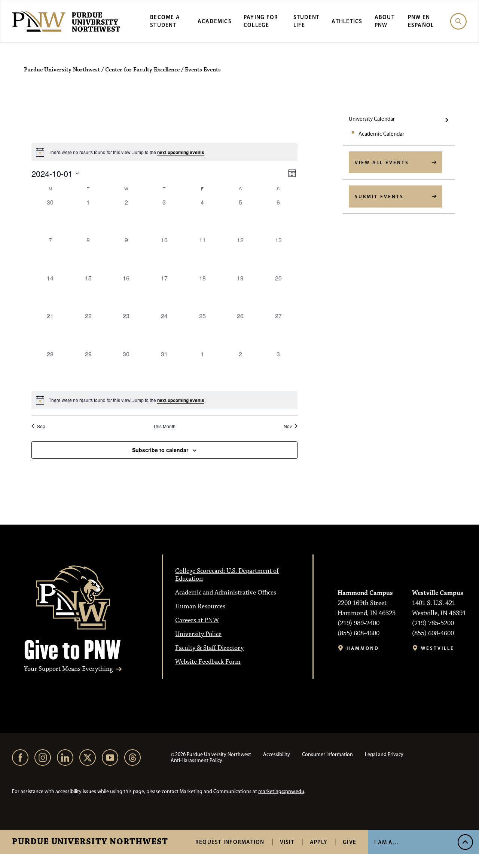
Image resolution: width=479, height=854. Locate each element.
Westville (437, 648)
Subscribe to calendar (160, 450)
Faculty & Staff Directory (209, 648)
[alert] (164, 400)
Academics (215, 21)
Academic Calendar (381, 133)
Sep (41, 426)
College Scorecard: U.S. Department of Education (227, 575)
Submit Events (379, 196)
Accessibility (276, 754)
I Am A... (386, 842)
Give (349, 841)
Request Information (230, 841)
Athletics (347, 21)
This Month (164, 426)
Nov (288, 426)
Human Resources (200, 606)
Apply (318, 841)
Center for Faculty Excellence (142, 70)
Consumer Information (327, 754)
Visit (287, 841)
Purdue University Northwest (90, 842)
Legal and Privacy (384, 754)
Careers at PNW (197, 620)
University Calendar (372, 119)
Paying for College (261, 20)
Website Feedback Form (208, 662)
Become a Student (165, 20)
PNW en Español (421, 20)
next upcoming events (180, 152)
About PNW (385, 20)
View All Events (382, 162)
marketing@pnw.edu (281, 791)
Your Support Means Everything (68, 669)
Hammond (363, 648)
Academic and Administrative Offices (225, 593)
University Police (198, 634)
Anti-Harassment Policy (196, 760)
